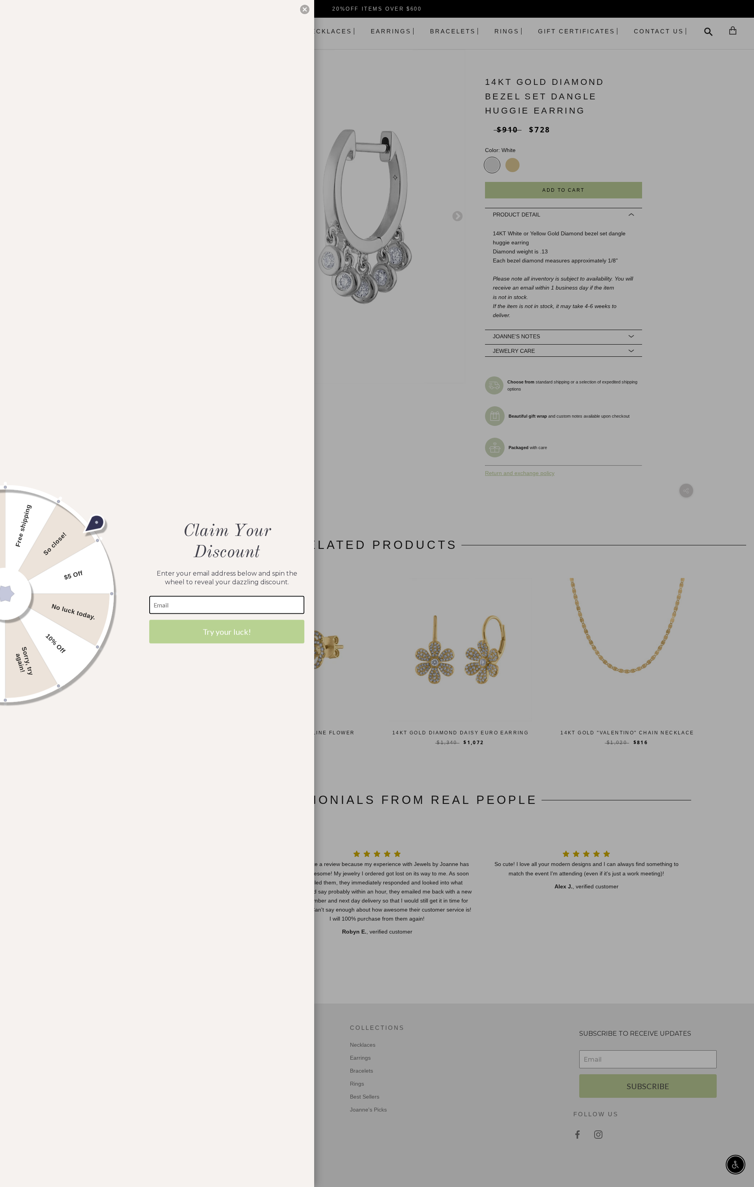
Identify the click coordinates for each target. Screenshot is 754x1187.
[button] (304, 9)
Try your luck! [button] (227, 631)
